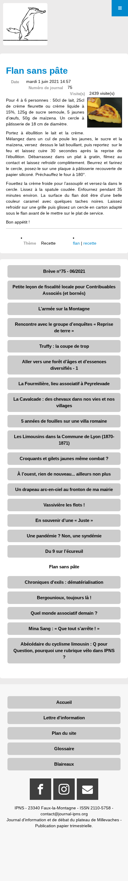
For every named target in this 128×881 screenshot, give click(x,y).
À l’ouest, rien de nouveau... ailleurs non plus (64, 473)
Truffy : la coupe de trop (64, 346)
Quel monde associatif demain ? (64, 613)
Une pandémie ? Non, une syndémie (64, 535)
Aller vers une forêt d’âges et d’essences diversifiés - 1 (64, 365)
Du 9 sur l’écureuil (64, 551)
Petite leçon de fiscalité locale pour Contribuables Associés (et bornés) (64, 290)
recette (89, 243)
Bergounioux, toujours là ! (64, 597)
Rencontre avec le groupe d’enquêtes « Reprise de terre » (64, 327)
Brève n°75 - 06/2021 (64, 271)
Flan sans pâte (64, 566)
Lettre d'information (64, 717)
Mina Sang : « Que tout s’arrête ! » (64, 628)
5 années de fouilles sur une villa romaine (64, 421)
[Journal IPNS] (25, 11)
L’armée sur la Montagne (64, 308)
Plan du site (64, 733)
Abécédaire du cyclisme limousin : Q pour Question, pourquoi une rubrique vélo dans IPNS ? (64, 650)
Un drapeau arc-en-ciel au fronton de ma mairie (64, 489)
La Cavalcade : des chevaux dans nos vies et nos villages (64, 402)
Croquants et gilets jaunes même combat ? (64, 458)
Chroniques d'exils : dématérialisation (64, 582)
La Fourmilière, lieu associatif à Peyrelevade (64, 383)
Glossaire (64, 748)
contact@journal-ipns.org (64, 813)
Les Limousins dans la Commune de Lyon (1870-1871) (64, 440)
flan (76, 243)
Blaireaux (64, 764)
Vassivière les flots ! (64, 504)
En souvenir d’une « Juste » (64, 520)
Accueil (64, 702)
